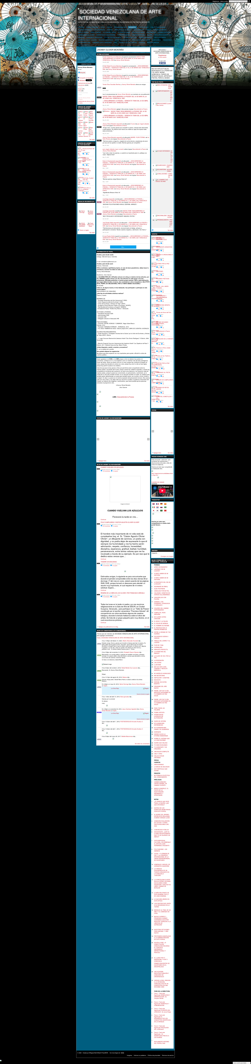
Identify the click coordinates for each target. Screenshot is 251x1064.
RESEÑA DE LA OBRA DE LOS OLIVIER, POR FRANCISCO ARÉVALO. (123, 593)
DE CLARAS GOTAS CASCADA (160, 618)
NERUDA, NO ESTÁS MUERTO (160, 683)
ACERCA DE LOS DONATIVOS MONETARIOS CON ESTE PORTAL (162, 809)
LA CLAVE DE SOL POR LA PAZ (162, 657)
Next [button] (148, 439)
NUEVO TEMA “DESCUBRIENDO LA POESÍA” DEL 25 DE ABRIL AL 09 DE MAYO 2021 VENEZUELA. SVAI (124, 58)
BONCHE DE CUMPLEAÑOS (164, 380)
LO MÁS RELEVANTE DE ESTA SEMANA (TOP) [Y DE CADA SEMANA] (161, 894)
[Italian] (154, 507)
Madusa (124, 677)
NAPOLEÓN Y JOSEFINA (161, 678)
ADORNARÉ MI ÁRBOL (161, 586)
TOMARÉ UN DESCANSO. (109, 562)
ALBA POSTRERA (159, 589)
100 (159, 344)
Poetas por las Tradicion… (163, 356)
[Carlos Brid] (85, 129)
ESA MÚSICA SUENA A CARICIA (161, 637)
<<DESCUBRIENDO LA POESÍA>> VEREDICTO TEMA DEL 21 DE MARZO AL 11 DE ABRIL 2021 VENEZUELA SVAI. (124, 162)
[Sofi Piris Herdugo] (80, 134)
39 (106, 526)
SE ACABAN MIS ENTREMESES (159, 724)
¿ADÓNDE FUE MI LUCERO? (159, 570)
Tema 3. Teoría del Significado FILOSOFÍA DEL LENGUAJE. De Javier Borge (162, 1010)
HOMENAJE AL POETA (163, 372)
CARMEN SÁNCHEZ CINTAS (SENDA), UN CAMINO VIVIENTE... (160, 783)
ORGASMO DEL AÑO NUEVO (160, 687)
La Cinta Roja (115, 688)
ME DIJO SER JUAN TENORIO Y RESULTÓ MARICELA (160, 668)
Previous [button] (98, 439)
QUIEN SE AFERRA (160, 721)
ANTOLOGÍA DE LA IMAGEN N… (164, 339)
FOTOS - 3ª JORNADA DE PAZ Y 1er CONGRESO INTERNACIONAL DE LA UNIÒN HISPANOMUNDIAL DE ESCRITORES (162, 857)
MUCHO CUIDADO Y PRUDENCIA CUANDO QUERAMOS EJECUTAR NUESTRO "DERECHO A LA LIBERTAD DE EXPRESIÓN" (162, 921)
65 (159, 301)
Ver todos (92, 139)
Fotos (79, 91)
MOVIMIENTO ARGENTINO (164, 247)
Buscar (249, 1)
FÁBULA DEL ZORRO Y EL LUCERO (162, 641)
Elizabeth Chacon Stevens (131, 652)
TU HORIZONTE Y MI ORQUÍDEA (160, 748)
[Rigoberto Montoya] (91, 129)
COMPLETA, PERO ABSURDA (160, 613)
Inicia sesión (162, 57)
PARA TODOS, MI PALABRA (159, 709)
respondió (119, 124)
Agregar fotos (102, 461)
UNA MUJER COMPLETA (161, 751)
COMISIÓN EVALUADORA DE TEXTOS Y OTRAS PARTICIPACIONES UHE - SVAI (162, 823)
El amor (133, 124)
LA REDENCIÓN (159, 660)
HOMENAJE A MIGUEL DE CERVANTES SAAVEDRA (162, 865)
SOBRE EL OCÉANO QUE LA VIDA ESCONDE (162, 739)
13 (159, 328)
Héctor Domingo (82, 211)
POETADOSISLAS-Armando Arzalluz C (131, 721)
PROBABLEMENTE (171, 223)
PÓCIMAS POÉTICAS (162, 279)
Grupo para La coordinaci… (87, 188)
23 (159, 260)
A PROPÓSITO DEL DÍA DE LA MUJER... (162, 583)
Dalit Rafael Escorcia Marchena (113, 57)
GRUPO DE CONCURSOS (87, 170)
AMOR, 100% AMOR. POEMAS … (162, 287)
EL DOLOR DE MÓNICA (161, 623)
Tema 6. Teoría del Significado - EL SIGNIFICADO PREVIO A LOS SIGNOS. (161, 1034)
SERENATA (157, 732)
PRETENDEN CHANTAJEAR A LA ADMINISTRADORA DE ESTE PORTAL (162, 937)
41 (163, 344)
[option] (123, 439)
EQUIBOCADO (170, 166)
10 (89, 184)
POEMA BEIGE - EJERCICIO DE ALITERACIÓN (159, 716)
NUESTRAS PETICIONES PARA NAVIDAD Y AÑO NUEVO (161, 931)
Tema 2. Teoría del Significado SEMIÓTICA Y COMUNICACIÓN (161, 1003)
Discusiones (81, 85)
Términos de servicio (168, 1055)
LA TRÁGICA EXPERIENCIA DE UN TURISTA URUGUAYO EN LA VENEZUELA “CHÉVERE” (161, 872)
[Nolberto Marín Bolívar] (85, 123)
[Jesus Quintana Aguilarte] (80, 129)
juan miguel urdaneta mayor (110, 149)
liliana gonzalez (124, 697)
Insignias (129, 1055)
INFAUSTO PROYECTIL (161, 649)
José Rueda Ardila (108, 222)
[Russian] (161, 507)
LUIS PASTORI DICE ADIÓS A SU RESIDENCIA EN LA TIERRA (162, 905)
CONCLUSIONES (170, 175)
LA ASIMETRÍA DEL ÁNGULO (160, 652)
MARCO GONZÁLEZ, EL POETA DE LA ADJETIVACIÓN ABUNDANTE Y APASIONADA (161, 791)
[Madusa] (85, 118)
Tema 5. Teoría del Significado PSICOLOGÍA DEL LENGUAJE (161, 1027)
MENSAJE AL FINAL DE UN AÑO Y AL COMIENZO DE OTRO (162, 911)
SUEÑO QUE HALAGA (160, 743)
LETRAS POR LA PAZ (162, 264)
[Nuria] (91, 123)
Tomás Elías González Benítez (111, 84)
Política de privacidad (154, 1055)
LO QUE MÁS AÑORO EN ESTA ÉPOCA (161, 900)
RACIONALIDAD (169, 216)
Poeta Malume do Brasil (90, 224)
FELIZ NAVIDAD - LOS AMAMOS (160, 850)
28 (163, 275)
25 (159, 243)
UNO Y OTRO (158, 754)
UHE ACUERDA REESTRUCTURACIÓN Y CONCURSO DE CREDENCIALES (161, 974)
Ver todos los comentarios (142, 744)
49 (159, 393)
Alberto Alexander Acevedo (130, 641)
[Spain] (165, 503)
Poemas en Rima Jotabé (163, 348)
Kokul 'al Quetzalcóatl (109, 161)
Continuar (103, 519)
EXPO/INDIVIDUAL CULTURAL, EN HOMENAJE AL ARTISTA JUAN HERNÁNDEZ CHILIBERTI (162, 843)
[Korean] (157, 510)
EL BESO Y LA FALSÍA (161, 621)
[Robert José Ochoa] (85, 113)
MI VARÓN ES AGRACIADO (162, 673)
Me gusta (82, 72)
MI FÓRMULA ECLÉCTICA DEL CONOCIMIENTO (162, 776)
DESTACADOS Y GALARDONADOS (161, 296)
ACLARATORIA (169, 170)
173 (159, 369)
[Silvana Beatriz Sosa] (80, 113)
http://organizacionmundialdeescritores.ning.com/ (162, 474)
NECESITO (157, 680)
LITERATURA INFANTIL (163, 305)
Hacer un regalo (84, 230)
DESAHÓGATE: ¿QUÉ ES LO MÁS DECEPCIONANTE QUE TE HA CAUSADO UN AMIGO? (162, 834)
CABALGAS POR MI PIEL (161, 591)
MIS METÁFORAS (159, 675)
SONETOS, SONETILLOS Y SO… (87, 159)
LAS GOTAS (157, 662)
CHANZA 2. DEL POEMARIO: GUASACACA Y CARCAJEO (162, 603)
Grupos (80, 89)
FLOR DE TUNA (158, 645)
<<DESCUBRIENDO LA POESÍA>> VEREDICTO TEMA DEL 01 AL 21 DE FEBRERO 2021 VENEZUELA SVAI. (125, 76)
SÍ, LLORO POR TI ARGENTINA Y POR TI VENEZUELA (161, 959)
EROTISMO (159, 271)
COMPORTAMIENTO (171, 96)
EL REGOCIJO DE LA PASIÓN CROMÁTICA (160, 628)
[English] (154, 503)
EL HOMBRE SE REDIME (161, 625)
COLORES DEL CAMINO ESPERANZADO (161, 609)
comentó (121, 149)
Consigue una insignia (167, 556)
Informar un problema (140, 1055)
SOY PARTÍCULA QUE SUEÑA (160, 770)
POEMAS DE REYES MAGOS (162, 388)
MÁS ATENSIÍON (170, 86)
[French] (157, 503)
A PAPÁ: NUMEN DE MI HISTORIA (161, 574)
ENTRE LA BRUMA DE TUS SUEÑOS (162, 633)
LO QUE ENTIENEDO (171, 156)
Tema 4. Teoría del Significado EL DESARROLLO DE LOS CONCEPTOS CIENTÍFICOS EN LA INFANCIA (162, 1018)
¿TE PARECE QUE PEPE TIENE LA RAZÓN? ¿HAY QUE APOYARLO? (161, 803)
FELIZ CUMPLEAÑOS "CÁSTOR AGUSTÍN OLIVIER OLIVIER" (120, 522)
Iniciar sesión (224, 1)
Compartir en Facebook (86, 78)
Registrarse (216, 1)
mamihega (106, 199)
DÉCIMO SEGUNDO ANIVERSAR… (162, 323)
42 (163, 292)
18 (106, 471)
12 (159, 384)
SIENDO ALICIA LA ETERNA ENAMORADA (161, 735)
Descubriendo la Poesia (125, 397)
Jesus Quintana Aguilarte (90, 212)
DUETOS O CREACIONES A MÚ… (164, 255)
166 (159, 335)
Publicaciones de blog (84, 83)
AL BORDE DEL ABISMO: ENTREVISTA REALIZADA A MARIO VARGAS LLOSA (162, 816)
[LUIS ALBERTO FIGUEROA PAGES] (91, 134)
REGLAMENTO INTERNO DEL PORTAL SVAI (161, 1042)
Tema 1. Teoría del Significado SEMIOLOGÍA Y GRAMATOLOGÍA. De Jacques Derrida (162, 995)
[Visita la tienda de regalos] (146, 688)
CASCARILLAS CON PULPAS (160, 598)
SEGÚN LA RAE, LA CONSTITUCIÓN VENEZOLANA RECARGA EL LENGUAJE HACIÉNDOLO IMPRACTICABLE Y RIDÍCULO (161, 947)
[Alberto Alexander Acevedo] (85, 134)
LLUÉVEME (157, 665)
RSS (98, 248)
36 (159, 275)
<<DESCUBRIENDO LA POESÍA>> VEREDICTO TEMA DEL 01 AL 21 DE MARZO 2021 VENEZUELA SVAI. (126, 67)
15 (85, 184)
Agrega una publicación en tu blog (108, 627)
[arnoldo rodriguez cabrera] (80, 118)
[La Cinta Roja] (82, 206)
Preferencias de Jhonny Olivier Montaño (86, 102)
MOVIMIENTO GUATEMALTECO (161, 239)
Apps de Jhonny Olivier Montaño (84, 98)
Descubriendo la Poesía (140, 109)
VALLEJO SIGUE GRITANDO (159, 756)
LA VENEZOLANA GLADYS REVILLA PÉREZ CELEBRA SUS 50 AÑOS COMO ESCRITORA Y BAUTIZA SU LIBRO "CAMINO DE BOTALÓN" (162, 884)
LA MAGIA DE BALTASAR (161, 767)
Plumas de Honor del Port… (88, 149)
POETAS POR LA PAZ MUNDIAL (162, 364)
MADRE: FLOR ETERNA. (138, 137)
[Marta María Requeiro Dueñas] (91, 113)
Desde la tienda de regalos (143, 694)
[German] (161, 503)
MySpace (82, 80)
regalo (105, 686)
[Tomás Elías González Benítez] (91, 118)
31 (159, 267)
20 (163, 301)
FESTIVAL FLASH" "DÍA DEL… (88, 179)
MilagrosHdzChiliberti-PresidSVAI (98, 1053)
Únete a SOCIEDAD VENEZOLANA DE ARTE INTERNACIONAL (115, 638)
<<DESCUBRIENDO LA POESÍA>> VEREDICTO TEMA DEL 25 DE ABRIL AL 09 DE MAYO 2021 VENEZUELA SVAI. (125, 101)
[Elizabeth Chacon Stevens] (80, 123)
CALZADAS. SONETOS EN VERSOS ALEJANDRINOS (162, 594)
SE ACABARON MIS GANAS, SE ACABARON (161, 728)
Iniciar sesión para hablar (239, 1063)
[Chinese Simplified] (165, 510)
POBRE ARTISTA (159, 712)
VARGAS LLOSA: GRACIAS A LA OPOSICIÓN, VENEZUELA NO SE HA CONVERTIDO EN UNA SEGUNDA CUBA (162, 983)
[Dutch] (157, 507)
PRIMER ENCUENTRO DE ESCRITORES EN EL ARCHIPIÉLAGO (162, 965)
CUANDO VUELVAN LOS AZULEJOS (112, 467)
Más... (123, 247)
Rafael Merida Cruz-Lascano (129, 668)
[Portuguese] (165, 507)
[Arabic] (161, 510)
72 (159, 251)
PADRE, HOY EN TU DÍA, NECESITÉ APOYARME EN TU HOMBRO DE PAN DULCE (162, 693)
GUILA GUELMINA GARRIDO (82, 224)
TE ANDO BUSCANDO (160, 745)
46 (159, 376)
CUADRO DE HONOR (158, 482)
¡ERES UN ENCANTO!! (160, 567)
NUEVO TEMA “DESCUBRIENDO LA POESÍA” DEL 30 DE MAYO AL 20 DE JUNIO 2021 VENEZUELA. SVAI (125, 97)
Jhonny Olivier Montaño (123, 60)
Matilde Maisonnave (127, 736)
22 (163, 309)
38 (159, 292)
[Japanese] (154, 510)
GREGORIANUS (159, 764)
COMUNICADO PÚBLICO (161, 830)
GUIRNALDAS (158, 647)
